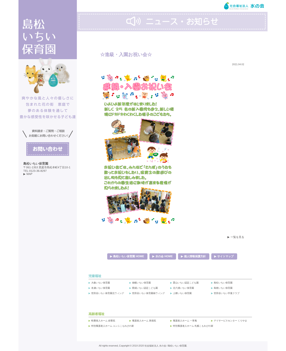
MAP (29, 174)
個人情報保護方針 (195, 256)
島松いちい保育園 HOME (128, 256)
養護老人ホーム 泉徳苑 (144, 320)
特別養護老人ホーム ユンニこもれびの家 (112, 326)
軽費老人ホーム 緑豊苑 (103, 320)
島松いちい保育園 (223, 282)
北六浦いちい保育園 (183, 288)
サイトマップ (225, 256)
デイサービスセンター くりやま (230, 320)
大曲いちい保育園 (100, 282)
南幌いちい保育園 (141, 282)
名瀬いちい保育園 (100, 288)
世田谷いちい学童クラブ (227, 293)
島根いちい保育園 (223, 288)
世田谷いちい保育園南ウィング (148, 293)
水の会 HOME (164, 256)
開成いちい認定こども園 (145, 288)
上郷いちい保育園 (182, 293)
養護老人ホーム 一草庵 (185, 320)
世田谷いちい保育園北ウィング (107, 293)
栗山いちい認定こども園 (186, 282)
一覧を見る (237, 237)
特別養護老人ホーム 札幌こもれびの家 (193, 326)
